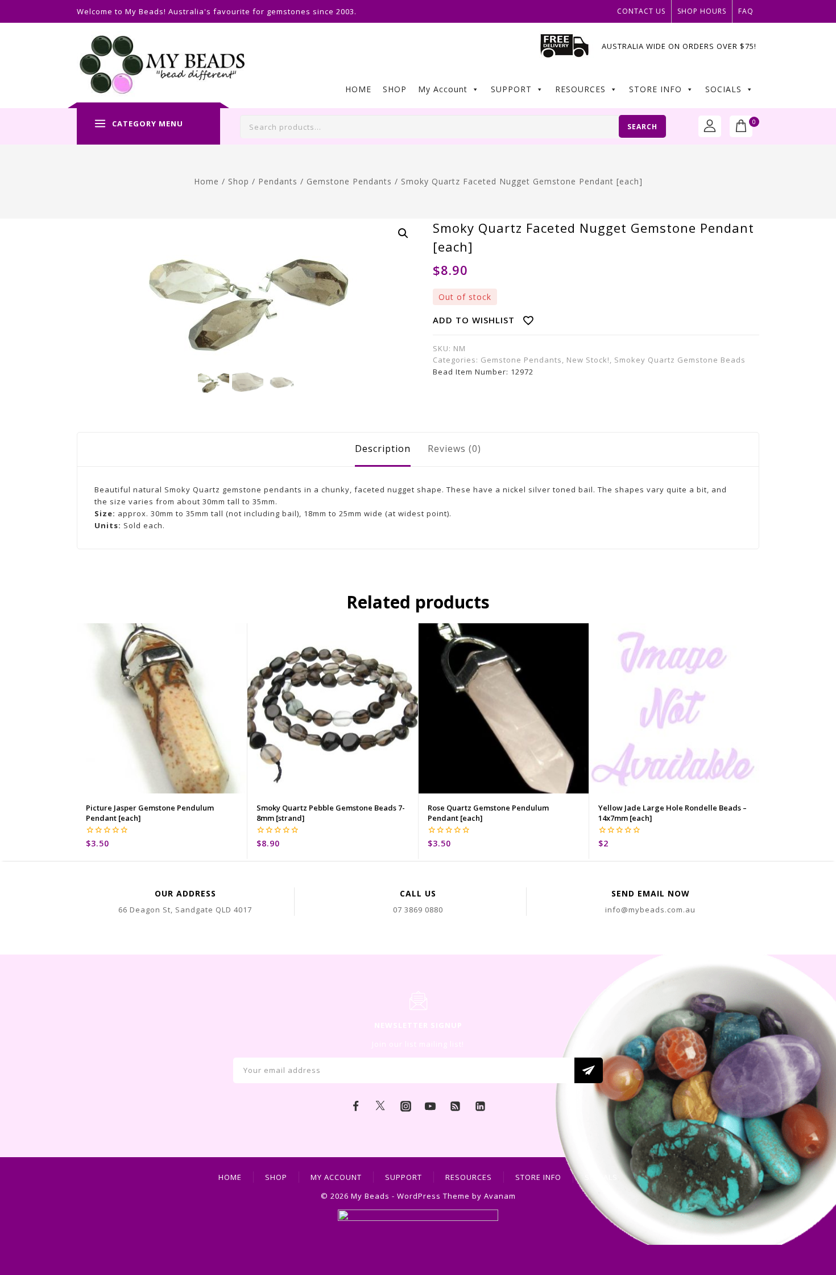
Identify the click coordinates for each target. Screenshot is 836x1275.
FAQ (746, 11)
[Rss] (455, 1106)
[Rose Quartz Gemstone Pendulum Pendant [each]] (504, 708)
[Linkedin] (480, 1106)
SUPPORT (511, 89)
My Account (442, 89)
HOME (358, 89)
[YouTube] (430, 1106)
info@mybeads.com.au (650, 909)
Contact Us (641, 11)
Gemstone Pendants (521, 360)
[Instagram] (405, 1106)
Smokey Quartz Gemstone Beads (680, 360)
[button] (403, 233)
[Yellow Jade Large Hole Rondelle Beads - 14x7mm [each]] (674, 708)
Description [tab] (383, 448)
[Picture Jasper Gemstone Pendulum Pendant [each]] (162, 708)
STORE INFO (655, 89)
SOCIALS (723, 89)
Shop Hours (701, 11)
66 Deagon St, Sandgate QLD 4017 (185, 909)
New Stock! (588, 360)
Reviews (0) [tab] (454, 448)
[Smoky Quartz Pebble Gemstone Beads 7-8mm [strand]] (332, 708)
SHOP (395, 89)
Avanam (500, 1196)
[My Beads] (162, 65)
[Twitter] (380, 1106)
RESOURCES (580, 89)
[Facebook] (356, 1106)
